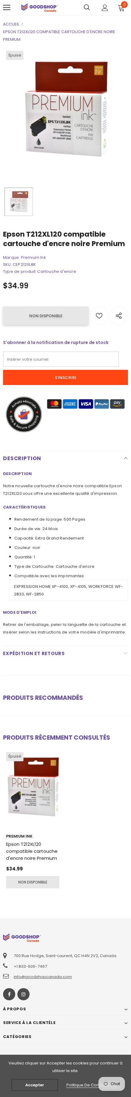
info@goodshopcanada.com (43, 977)
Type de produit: (19, 271)
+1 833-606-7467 (30, 966)
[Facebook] (9, 994)
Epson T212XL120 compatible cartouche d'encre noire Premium (32, 851)
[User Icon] (105, 8)
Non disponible (32, 882)
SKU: (7, 264)
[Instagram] (23, 994)
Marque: (11, 257)
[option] (65, 110)
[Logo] (39, 7)
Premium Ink (33, 257)
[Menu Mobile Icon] (6, 7)
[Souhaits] (99, 316)
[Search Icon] (87, 8)
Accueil (11, 24)
